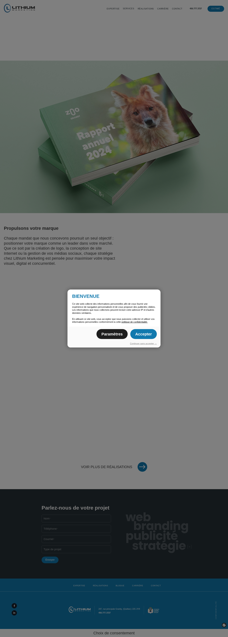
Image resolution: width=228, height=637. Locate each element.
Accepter (143, 334)
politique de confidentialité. (134, 322)
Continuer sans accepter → (143, 343)
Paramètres (112, 334)
